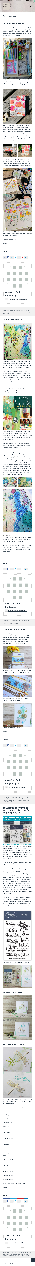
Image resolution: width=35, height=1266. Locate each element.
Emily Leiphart (7, 1115)
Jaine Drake (14, 1252)
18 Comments (26, 1255)
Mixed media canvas (26, 622)
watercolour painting (25, 312)
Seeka (4, 1150)
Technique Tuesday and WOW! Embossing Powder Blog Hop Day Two (17, 810)
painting (5, 623)
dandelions (24, 798)
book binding (6, 310)
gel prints (15, 310)
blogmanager (12, 295)
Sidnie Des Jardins (8, 1171)
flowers (11, 310)
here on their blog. (25, 672)
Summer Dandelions (14, 629)
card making (18, 798)
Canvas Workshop (12, 319)
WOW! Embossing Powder (10, 1111)
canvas (4, 622)
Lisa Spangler (7, 1126)
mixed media (18, 622)
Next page (33, 1260)
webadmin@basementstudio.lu (17, 299)
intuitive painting (10, 622)
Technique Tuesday (8, 1179)
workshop (15, 623)
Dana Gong (6, 1165)
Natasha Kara (11, 1160)
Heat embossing (10, 1254)
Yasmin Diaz (6, 1119)
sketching (11, 312)
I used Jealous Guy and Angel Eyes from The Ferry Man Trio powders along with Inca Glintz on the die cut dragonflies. (17, 1101)
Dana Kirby (6, 1144)
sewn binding (6, 312)
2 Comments (7, 313)
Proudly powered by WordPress (10, 1264)
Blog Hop (21, 1252)
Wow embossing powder (20, 800)
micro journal (27, 310)
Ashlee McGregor (8, 1138)
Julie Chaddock (7, 1132)
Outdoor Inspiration (13, 23)
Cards (4, 1254)
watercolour (17, 312)
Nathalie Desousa (8, 1175)
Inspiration (21, 310)
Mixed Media (24, 620)
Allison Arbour (7, 1122)
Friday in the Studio (25, 309)
